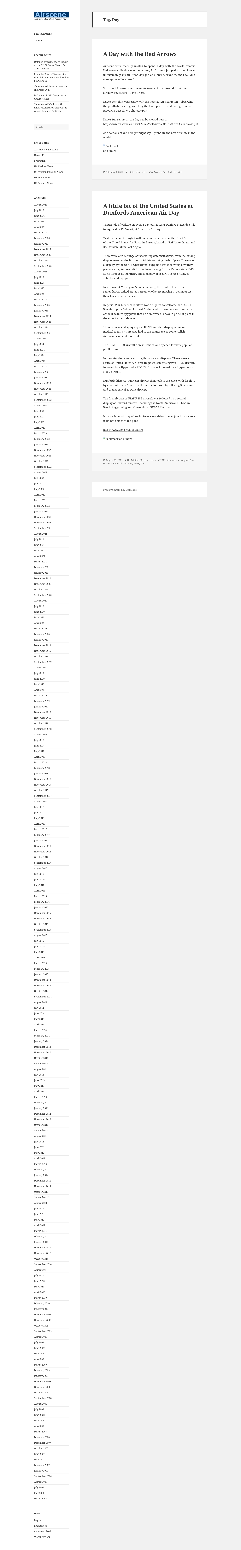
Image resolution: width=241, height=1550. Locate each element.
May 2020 (39, 617)
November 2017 (42, 784)
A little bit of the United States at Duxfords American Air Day (148, 209)
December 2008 (42, 1381)
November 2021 (42, 522)
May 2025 (39, 288)
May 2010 (39, 1286)
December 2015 (42, 912)
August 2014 (40, 1002)
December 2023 (42, 383)
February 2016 (42, 901)
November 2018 (42, 717)
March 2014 (40, 1030)
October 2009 (41, 1325)
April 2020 (39, 622)
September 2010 (43, 1264)
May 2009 (39, 1353)
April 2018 (39, 756)
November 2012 (42, 1119)
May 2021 (39, 550)
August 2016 (40, 868)
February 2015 (42, 968)
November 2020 (42, 583)
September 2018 (43, 728)
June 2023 (39, 416)
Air (168, 460)
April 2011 (39, 1225)
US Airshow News (43, 183)
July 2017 (39, 807)
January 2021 (41, 572)
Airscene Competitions (46, 149)
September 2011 (43, 1197)
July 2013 (39, 1074)
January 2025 (41, 310)
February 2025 (42, 305)
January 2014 (41, 1041)
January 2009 (41, 1375)
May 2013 (39, 1085)
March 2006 (40, 1498)
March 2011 (40, 1230)
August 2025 (40, 271)
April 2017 (39, 823)
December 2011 (42, 1180)
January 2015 (41, 974)
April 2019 (39, 689)
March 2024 (40, 366)
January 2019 (41, 706)
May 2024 (39, 355)
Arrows (158, 172)
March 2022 (40, 500)
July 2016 (39, 873)
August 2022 (40, 472)
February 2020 (42, 634)
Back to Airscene (43, 33)
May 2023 (39, 422)
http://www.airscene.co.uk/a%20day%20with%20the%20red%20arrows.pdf (150, 124)
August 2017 (40, 801)
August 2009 (40, 1336)
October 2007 (41, 1448)
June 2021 (39, 544)
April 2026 (39, 227)
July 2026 (39, 210)
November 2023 (42, 388)
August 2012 (40, 1136)
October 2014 (41, 991)
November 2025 (42, 254)
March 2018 (40, 762)
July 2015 (39, 940)
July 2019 (39, 673)
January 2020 (41, 639)
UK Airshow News (43, 166)
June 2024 (39, 349)
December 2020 (42, 578)
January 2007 (41, 1470)
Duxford (107, 463)
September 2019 (43, 662)
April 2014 (39, 1024)
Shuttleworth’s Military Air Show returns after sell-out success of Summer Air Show (51, 108)
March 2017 (40, 829)
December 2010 (42, 1247)
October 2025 (41, 260)
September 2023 (43, 399)
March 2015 (40, 963)
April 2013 (39, 1091)
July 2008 (39, 1409)
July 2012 (39, 1141)
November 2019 (42, 650)
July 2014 (39, 1007)
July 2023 (39, 411)
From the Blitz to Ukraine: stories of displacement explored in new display (51, 77)
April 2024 (39, 360)
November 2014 (42, 985)
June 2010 (39, 1281)
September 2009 (43, 1331)
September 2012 (43, 1130)
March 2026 (40, 232)
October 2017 (41, 790)
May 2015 (39, 952)
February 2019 (42, 701)
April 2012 (39, 1158)
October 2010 (41, 1258)
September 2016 (43, 862)
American (175, 460)
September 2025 (43, 266)
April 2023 (39, 427)
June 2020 (39, 611)
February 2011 (42, 1236)
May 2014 (39, 1018)
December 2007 (42, 1442)
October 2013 (41, 1057)
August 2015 (40, 935)
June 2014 (39, 1013)
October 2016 (41, 857)
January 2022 (41, 511)
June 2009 (39, 1348)
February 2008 (42, 1437)
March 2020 (40, 628)
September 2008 (43, 1398)
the (174, 172)
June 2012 (39, 1147)
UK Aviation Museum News (48, 171)
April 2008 (39, 1426)
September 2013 (43, 1063)
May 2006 (39, 1493)
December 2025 (42, 249)
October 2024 (41, 327)
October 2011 (41, 1191)
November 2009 (42, 1320)
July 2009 (39, 1342)
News (136, 463)
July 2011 (39, 1208)
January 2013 (41, 1108)
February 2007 (42, 1465)
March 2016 (40, 896)
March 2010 (40, 1297)
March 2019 (40, 695)
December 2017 (42, 779)
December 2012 (42, 1113)
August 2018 (40, 734)
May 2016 (39, 885)
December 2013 (42, 1046)
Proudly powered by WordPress (120, 489)
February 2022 (42, 505)
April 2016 (39, 890)
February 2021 (42, 567)
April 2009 (39, 1359)
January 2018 (41, 773)
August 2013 (40, 1069)
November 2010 (42, 1253)
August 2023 (40, 405)
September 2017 (43, 795)
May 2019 (39, 684)
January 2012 (41, 1175)
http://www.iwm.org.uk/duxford (123, 430)
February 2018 (42, 767)
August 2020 (40, 600)
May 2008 (39, 1420)
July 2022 (39, 477)
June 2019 (39, 678)
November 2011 (42, 1186)
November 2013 (42, 1052)
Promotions (40, 160)
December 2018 (42, 712)
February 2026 (42, 238)
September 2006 (43, 1476)
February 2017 (42, 834)
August (185, 460)
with (179, 172)
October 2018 (41, 723)
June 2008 (39, 1414)
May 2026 (39, 221)
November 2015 (42, 918)
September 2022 (43, 466)
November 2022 (42, 455)
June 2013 (39, 1080)
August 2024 (40, 338)
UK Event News (42, 177)
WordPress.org (42, 1536)
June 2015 (39, 946)
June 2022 (39, 483)
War (142, 463)
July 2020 (39, 606)
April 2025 (39, 293)
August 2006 (40, 1481)
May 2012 (39, 1152)
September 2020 (43, 595)
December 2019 (42, 645)
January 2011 (41, 1242)
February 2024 (42, 372)
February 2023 (42, 438)
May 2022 (39, 489)
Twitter (38, 40)
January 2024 (41, 377)
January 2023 (41, 444)
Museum (127, 463)
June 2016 (39, 879)
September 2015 (43, 929)
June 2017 (39, 812)
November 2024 (42, 321)
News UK (39, 155)
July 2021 (39, 539)
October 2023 (41, 394)
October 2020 (41, 589)
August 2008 (40, 1403)
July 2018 (39, 740)
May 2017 (39, 818)
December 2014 (42, 979)
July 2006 (39, 1487)
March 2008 (40, 1431)
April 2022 (39, 494)
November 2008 (42, 1387)
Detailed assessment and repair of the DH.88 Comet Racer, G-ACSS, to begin (51, 65)
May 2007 (39, 1459)
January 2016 (41, 907)
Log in (37, 1520)
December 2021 (42, 517)
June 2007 (39, 1453)
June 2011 (39, 1214)
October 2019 (41, 656)
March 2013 (40, 1097)
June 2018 (39, 745)
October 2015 (41, 924)
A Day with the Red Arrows (140, 53)
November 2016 (42, 851)
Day (165, 172)
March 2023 (40, 433)
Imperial (117, 463)
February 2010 (42, 1303)
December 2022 (42, 450)
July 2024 (39, 344)
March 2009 (40, 1364)
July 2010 (39, 1275)
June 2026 (39, 215)
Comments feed (42, 1531)
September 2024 (43, 332)
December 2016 (42, 846)
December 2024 (42, 316)
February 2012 (42, 1169)
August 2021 (40, 533)
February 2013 (42, 1102)
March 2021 (40, 561)
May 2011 (39, 1219)
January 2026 (41, 243)
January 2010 (41, 1308)
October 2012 (41, 1124)
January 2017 (41, 840)
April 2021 (39, 556)
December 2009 (42, 1314)
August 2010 (40, 1269)
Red (170, 172)
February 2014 (42, 1035)
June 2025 (39, 282)
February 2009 (42, 1370)
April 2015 (39, 957)
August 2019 (40, 667)
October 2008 (41, 1392)
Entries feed (40, 1525)
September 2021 (43, 528)
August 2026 (40, 204)
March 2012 (40, 1163)
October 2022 (41, 461)
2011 (162, 460)
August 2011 (40, 1203)
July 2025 (39, 277)
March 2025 (40, 299)
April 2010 (39, 1292)
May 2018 (39, 751)
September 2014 (43, 996)
